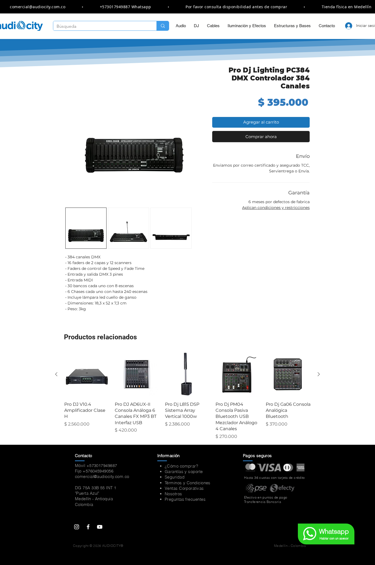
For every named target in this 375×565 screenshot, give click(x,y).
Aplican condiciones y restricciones (276, 207)
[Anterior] (56, 374)
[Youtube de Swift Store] (99, 527)
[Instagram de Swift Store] (76, 527)
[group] (187, 396)
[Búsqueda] (162, 25)
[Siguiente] (318, 374)
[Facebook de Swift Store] (88, 527)
